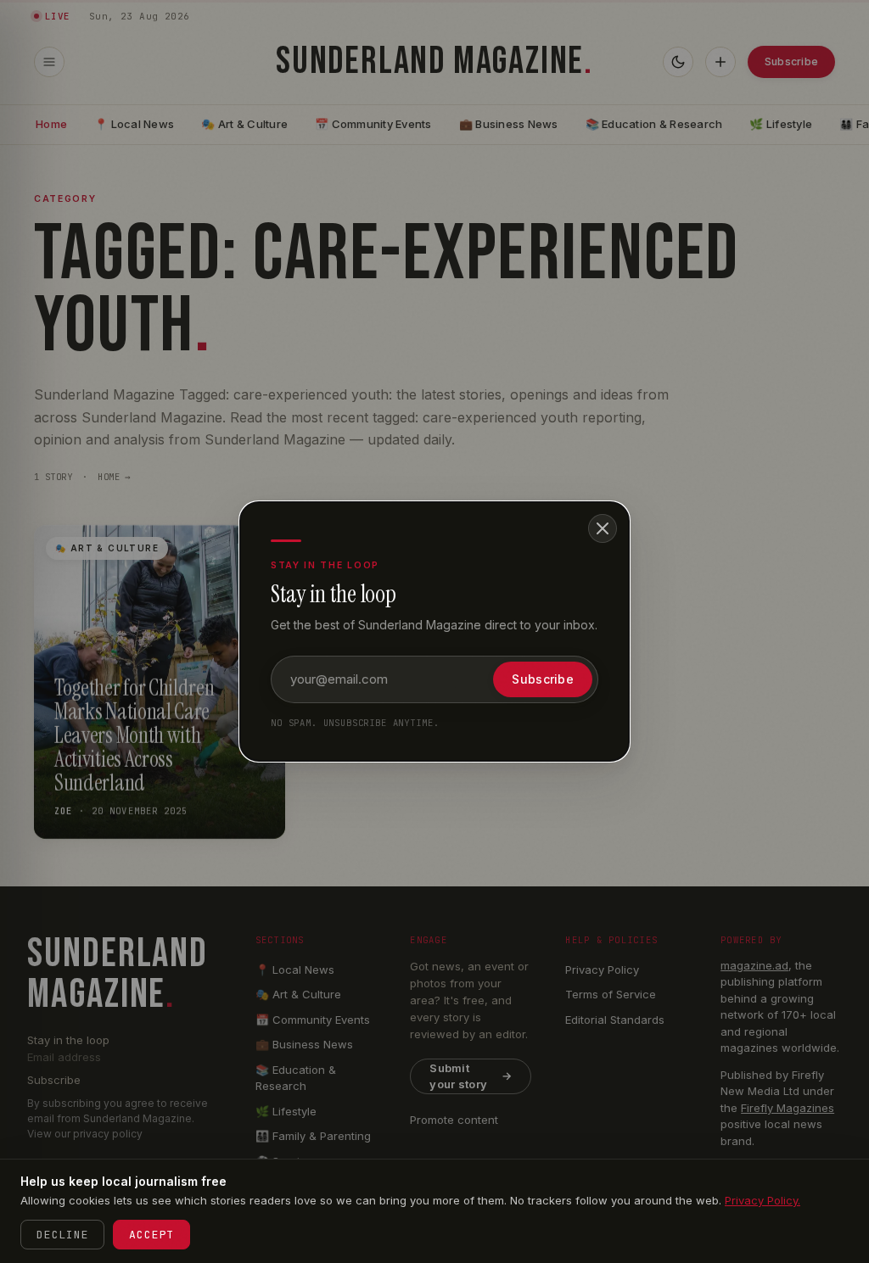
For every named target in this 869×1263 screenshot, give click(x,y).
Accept (151, 1234)
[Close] (602, 528)
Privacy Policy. (762, 1200)
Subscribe (543, 679)
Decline (62, 1234)
